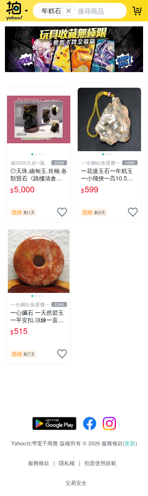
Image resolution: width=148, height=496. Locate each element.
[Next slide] (65, 119)
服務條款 (38, 463)
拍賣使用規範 (100, 463)
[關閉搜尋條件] (68, 10)
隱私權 (67, 463)
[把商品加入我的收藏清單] (62, 212)
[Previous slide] (12, 119)
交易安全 (76, 483)
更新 (130, 443)
